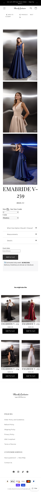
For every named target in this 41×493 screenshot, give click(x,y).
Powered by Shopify (27, 489)
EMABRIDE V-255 (30, 369)
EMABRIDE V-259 (20, 192)
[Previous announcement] (4, 2)
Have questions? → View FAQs (14, 458)
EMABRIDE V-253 (31, 324)
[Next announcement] (37, 2)
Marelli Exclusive (17, 489)
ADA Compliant (9, 439)
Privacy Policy (9, 434)
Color (5, 215)
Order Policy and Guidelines (14, 420)
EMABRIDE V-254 (10, 369)
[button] (4, 8)
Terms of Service (10, 444)
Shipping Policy (9, 430)
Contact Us (8, 463)
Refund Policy (9, 425)
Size (12, 209)
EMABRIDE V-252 (10, 324)
